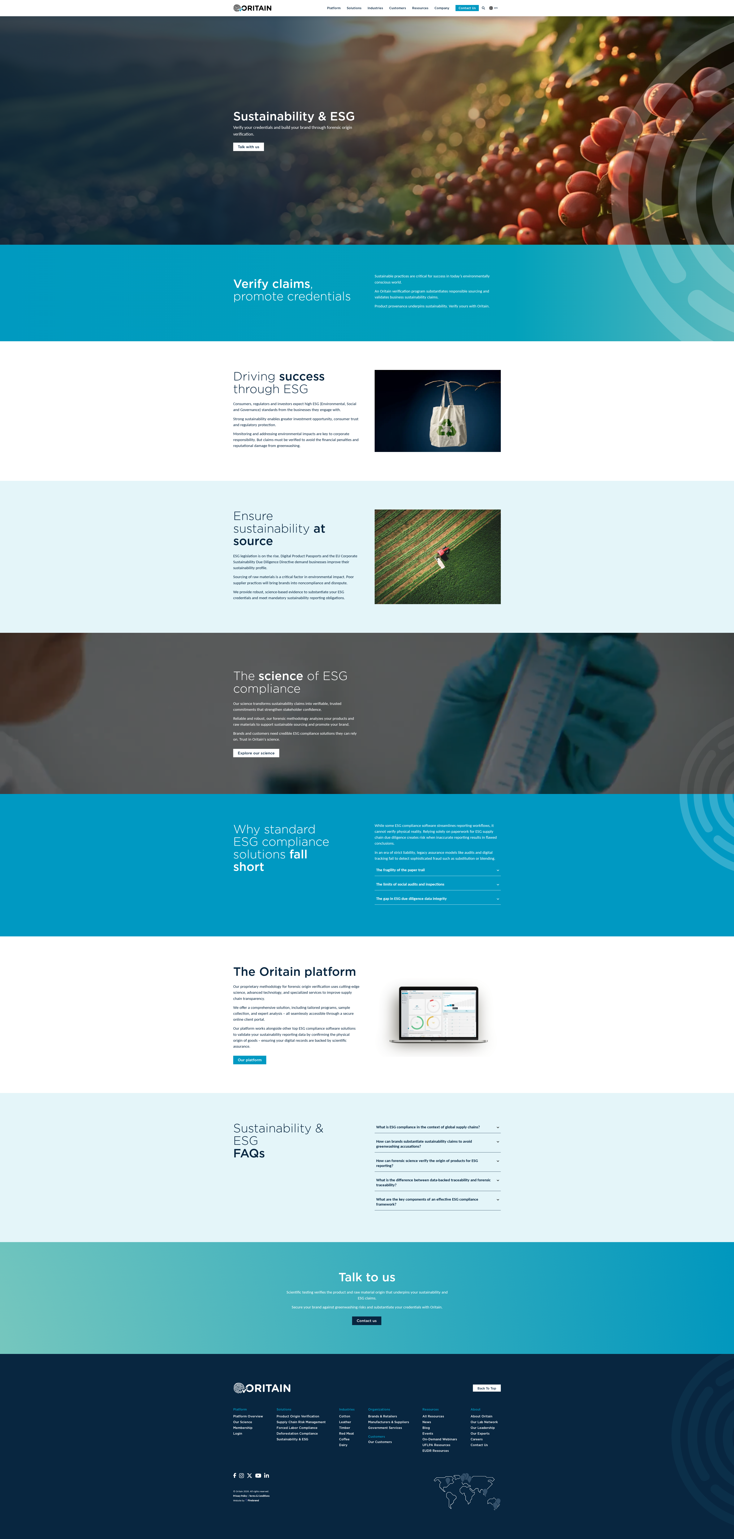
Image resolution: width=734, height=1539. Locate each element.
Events (427, 1433)
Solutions (354, 8)
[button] (494, 8)
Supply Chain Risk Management (301, 1422)
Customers (397, 8)
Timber (344, 1428)
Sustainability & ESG (292, 1439)
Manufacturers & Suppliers (388, 1422)
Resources (420, 8)
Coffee (344, 1439)
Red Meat (346, 1433)
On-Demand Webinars (439, 1439)
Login (237, 1433)
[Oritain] (252, 8)
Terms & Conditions (259, 1496)
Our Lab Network (484, 1422)
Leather (345, 1422)
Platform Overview (248, 1416)
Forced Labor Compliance (297, 1428)
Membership (243, 1428)
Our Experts (480, 1433)
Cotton (344, 1416)
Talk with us (248, 146)
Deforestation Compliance (297, 1433)
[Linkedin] (266, 1477)
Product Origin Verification (298, 1416)
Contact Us (467, 8)
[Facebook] (234, 1477)
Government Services (385, 1428)
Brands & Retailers (382, 1416)
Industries (375, 8)
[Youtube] (258, 1477)
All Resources (433, 1416)
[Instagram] (241, 1477)
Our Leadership (483, 1428)
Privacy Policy (240, 1496)
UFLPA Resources (436, 1445)
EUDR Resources (435, 1451)
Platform (334, 8)
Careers (477, 1439)
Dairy (343, 1445)
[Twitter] (249, 1477)
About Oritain (481, 1416)
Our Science (242, 1422)
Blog (426, 1428)
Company (441, 8)
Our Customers (380, 1442)
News (426, 1422)
